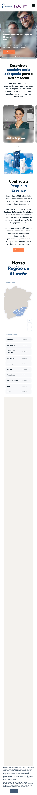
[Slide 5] (21, 56)
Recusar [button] (23, 791)
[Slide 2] (15, 56)
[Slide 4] (19, 56)
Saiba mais (9, 52)
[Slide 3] (17, 56)
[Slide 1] (14, 56)
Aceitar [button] (14, 791)
